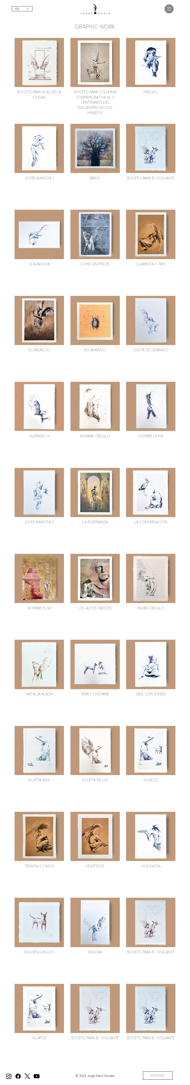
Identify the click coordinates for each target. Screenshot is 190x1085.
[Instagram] (8, 1076)
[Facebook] (18, 1076)
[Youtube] (36, 1076)
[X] (27, 1076)
